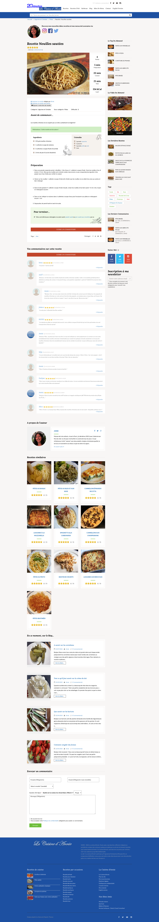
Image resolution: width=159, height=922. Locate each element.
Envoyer (35, 825)
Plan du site (102, 877)
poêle (82, 146)
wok (87, 146)
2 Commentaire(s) (77, 682)
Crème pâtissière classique (42, 886)
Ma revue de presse (104, 879)
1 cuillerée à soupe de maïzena (44, 145)
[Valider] (130, 278)
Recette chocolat (68, 881)
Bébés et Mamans (104, 906)
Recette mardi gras (68, 890)
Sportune (101, 904)
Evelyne (42, 378)
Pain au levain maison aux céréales (123, 170)
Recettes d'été (75, 8)
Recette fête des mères (69, 885)
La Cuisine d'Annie (104, 874)
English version (118, 8)
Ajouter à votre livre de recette (42, 105)
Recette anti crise (124, 195)
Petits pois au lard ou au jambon (122, 154)
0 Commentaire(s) (77, 649)
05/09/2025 (59, 682)
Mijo (40, 352)
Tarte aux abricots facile (122, 69)
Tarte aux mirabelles (122, 46)
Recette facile (67, 879)
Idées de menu (99, 8)
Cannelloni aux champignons (93, 534)
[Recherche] (130, 15)
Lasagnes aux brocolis (93, 577)
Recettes (66, 8)
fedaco (41, 307)
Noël (128, 199)
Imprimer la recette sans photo (41, 103)
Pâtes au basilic (39, 488)
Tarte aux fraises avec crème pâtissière (46, 897)
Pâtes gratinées (39, 618)
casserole (84, 141)
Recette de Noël (67, 874)
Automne (112, 195)
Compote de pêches (40, 891)
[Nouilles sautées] (58, 73)
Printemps (120, 199)
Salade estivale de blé (123, 145)
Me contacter (102, 888)
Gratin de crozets (66, 577)
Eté (118, 192)
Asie (37, 236)
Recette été (66, 896)
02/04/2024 (59, 715)
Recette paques (67, 892)
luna (40, 263)
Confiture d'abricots (40, 874)
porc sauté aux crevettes (82, 217)
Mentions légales (103, 881)
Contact (108, 8)
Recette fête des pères (69, 883)
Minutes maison (103, 901)
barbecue (84, 8)
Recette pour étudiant (69, 877)
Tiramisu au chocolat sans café (123, 178)
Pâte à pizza (119, 53)
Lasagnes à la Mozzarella (39, 534)
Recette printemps (68, 894)
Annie (46, 291)
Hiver (124, 192)
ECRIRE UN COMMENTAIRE (66, 229)
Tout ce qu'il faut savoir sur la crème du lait (70, 678)
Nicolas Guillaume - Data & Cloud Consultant (112, 908)
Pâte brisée (119, 75)
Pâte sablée (38, 880)
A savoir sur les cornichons (64, 645)
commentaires (37, 50)
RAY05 (41, 319)
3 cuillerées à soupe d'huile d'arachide (46, 148)
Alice (41, 407)
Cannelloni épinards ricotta (92, 490)
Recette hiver (66, 901)
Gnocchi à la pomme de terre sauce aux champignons (123, 162)
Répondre (100, 267)
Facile (111, 192)
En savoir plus (58, 446)
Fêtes (111, 199)
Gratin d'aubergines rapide (122, 84)
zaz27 (41, 275)
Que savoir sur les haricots (64, 712)
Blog (90, 8)
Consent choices (103, 885)
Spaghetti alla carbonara (66, 534)
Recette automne (68, 899)
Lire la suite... (59, 663)
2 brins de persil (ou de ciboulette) (45, 152)
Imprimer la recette (37, 101)
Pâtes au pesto (39, 577)
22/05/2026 (59, 748)
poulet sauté (69, 217)
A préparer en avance (115, 203)
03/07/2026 (59, 649)
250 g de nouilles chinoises (43, 141)
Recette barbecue (68, 888)
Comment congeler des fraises (65, 745)
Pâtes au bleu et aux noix (66, 490)
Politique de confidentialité (50, 821)
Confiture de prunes (122, 60)
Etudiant (111, 206)
